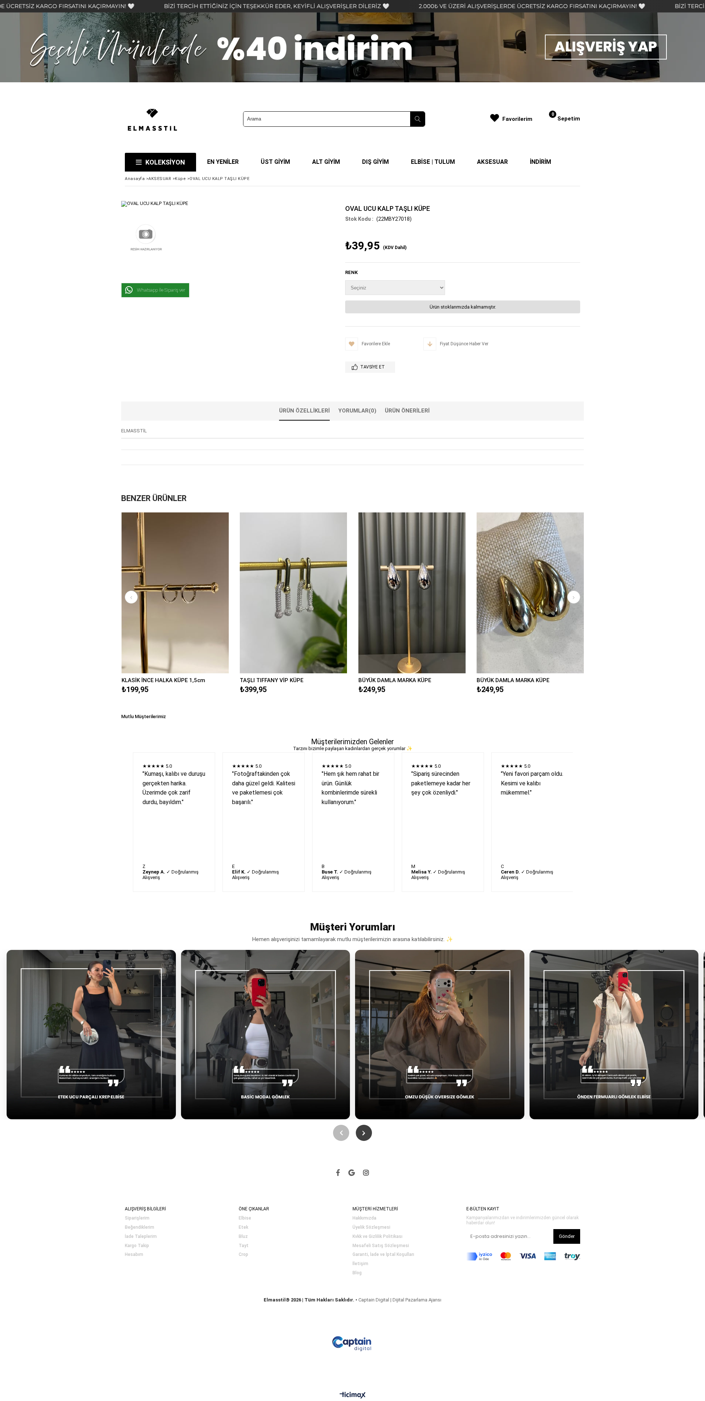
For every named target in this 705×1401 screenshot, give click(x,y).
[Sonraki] (364, 1133)
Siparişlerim (137, 1218)
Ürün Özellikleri (304, 410)
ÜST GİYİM (275, 161)
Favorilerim (517, 119)
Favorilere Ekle (175, 592)
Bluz (243, 1236)
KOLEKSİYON (165, 162)
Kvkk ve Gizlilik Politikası (377, 1236)
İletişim (360, 1263)
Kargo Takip (137, 1245)
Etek (243, 1227)
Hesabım (134, 1254)
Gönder (567, 1236)
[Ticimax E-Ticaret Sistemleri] (353, 1395)
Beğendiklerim (139, 1227)
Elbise (245, 1218)
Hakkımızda (364, 1218)
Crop (243, 1254)
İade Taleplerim (141, 1236)
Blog (357, 1273)
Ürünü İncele (201, 592)
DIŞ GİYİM (375, 161)
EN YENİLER (223, 161)
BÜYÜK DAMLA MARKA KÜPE (394, 680)
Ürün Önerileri (407, 410)
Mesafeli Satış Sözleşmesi (380, 1245)
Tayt (244, 1245)
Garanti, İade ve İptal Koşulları (383, 1254)
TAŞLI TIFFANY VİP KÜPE (271, 680)
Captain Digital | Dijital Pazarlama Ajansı (399, 1300)
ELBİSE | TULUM (433, 161)
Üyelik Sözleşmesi (371, 1227)
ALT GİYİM (326, 161)
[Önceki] (341, 1133)
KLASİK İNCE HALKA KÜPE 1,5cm (163, 680)
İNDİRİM (540, 161)
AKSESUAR (492, 161)
